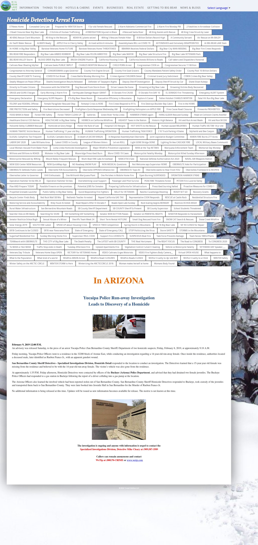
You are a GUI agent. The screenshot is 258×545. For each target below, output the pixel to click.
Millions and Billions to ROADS (24, 153)
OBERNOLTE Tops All (130, 170)
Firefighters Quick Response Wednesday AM (96, 109)
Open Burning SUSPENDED (152, 175)
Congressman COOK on (148, 65)
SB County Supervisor (157, 208)
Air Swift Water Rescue (20, 43)
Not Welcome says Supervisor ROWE (149, 164)
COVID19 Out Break (55, 76)
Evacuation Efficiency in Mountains (115, 98)
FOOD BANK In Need (19, 115)
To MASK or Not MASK (20, 247)
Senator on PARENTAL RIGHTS (148, 214)
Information (29, 7)
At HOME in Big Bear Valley (23, 48)
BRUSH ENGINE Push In (82, 59)
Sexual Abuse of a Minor (55, 219)
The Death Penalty (83, 241)
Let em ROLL (119, 142)
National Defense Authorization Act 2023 (159, 159)
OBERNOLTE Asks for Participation (189, 164)
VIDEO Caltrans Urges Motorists (117, 252)
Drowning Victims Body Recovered (186, 87)
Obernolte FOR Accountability (62, 170)
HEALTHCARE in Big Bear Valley (60, 120)
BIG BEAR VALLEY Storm (21, 59)
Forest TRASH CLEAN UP (69, 115)
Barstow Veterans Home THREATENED (97, 48)
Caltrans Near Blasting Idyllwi (24, 65)
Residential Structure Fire (204, 197)
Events (98, 7)
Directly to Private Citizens (22, 87)
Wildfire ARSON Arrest (74, 258)
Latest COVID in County (66, 142)
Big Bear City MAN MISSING (173, 48)
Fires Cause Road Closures (179, 109)
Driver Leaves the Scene (122, 87)
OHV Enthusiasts (52, 175)
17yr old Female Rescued (100, 26)
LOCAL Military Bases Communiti (212, 142)
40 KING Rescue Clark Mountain (25, 37)
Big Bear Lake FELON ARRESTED (92, 54)
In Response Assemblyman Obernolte (126, 137)
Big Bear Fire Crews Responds (206, 48)
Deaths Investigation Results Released (64, 81)
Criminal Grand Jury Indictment (163, 76)
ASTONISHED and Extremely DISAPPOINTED (177, 43)
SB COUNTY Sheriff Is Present (127, 208)
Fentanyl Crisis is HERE (92, 104)
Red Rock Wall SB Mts (50, 197)
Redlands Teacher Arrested (80, 197)
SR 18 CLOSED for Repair (192, 225)
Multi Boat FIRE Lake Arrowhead (97, 159)
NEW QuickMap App (57, 164)
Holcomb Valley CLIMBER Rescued (26, 126)
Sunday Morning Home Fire (53, 236)
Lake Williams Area (40, 142)
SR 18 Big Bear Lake (165, 225)
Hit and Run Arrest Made (191, 120)
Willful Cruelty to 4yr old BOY (163, 258)
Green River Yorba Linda (112, 115)
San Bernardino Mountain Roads (56, 208)
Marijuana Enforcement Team (178, 148)
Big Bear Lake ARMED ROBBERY (56, 54)
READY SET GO (180, 192)
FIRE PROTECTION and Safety (24, 109)
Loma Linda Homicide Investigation (70, 148)
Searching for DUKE (49, 214)
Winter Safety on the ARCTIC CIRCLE (27, 263)
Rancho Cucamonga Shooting (154, 192)
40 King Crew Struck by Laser (195, 32)
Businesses (115, 7)
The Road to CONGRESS (191, 241)
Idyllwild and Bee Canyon (201, 131)
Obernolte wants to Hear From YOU (163, 170)
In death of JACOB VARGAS (90, 137)
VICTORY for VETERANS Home (81, 252)
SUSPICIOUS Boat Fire (140, 236)
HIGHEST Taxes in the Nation (132, 120)
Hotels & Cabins (78, 7)
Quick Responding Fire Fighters (93, 192)
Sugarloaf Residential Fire (22, 236)
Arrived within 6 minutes (101, 43)
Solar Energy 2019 (18, 225)
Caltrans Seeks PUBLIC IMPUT (58, 65)
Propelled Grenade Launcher (23, 192)
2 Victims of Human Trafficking (65, 32)
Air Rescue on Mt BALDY (209, 37)
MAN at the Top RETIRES (147, 148)
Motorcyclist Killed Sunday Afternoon (186, 153)
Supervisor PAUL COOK (83, 236)
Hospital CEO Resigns (115, 126)
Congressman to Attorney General (26, 70)
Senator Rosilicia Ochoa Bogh (23, 219)
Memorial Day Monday (210, 148)
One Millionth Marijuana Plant (80, 175)
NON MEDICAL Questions (114, 164)
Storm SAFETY (167, 230)
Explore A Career (145, 98)
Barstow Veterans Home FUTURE (57, 48)
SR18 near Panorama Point (56, 230)
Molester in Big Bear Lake (57, 153)
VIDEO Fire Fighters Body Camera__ (156, 252)
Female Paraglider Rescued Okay (59, 104)
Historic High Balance (162, 120)
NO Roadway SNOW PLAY (84, 164)
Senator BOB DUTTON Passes (114, 214)
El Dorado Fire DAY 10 (149, 93)
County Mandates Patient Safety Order (163, 70)
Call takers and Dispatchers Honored (186, 59)
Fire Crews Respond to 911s (122, 104)
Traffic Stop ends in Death (49, 247)
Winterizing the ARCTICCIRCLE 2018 (95, 263)
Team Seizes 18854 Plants (201, 236)
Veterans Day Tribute (20, 252)
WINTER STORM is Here (61, 263)
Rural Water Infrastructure (22, 208)
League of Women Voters (95, 142)
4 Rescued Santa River (132, 32)
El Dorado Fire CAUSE (122, 93)
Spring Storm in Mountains (137, 225)
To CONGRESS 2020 (217, 241)
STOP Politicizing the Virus (142, 230)
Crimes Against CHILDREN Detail (126, 76)
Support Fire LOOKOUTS (112, 236)
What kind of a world (47, 258)
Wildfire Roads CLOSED (131, 258)
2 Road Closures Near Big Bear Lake (27, 32)
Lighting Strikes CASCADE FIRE (175, 142)
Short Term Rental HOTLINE (113, 219)
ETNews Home (17, 26)
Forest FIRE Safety (43, 115)
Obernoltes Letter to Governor (24, 175)
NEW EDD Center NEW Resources (25, 164)
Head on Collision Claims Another (210, 115)
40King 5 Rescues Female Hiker (116, 37)
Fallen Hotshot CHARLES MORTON (175, 98)
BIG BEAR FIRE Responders (22, 54)
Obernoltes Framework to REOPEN (202, 170)
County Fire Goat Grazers (127, 70)
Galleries (91, 115)
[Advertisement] (246, 61)
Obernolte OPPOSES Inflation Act (98, 170)
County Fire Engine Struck (96, 70)
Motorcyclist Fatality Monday (148, 153)
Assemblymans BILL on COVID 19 (134, 43)
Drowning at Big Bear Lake (152, 87)
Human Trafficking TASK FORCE (137, 131)
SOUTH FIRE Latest (42, 225)
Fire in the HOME (186, 104)
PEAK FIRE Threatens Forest (157, 181)
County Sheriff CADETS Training (25, 76)
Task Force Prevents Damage (170, 236)
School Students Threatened (187, 208)
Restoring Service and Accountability (27, 203)
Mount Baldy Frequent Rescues (61, 159)
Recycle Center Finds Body (22, 197)
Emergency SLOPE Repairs (49, 98)
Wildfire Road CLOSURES (103, 258)
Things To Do (52, 7)
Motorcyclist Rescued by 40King (25, 159)
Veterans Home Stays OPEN (49, 252)
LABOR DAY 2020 (18, 142)
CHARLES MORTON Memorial (93, 65)
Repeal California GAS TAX (110, 197)
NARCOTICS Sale (126, 159)
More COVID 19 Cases (118, 153)
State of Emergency (84, 230)
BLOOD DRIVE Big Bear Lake (51, 59)
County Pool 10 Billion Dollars (202, 70)
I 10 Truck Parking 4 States (171, 131)
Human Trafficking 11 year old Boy (63, 131)
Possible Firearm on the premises (56, 186)
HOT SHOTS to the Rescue (143, 126)
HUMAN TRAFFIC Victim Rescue (25, 131)
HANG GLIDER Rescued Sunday (173, 115)
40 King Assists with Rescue (162, 32)
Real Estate (135, 7)
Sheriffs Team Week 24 (83, 219)
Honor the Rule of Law (88, 126)
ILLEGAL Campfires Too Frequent (26, 137)
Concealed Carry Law (39, 26)
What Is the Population (21, 258)
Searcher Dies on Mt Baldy (22, 214)
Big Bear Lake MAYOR (123, 54)
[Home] (6, 6)
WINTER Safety (221, 258)
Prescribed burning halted (165, 186)
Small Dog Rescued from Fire (146, 219)
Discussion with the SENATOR (55, 87)
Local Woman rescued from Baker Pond (28, 148)
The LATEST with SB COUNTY (111, 241)
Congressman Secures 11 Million (180, 65)
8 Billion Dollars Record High (151, 37)
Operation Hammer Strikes (60, 181)
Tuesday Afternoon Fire (78, 247)
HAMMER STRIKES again (141, 115)
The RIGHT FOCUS (166, 241)
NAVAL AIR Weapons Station (198, 159)
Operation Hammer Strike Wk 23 (25, 181)
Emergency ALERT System (211, 93)
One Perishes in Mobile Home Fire (117, 175)
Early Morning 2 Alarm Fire (54, 93)
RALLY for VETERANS (124, 192)
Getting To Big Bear (162, 7)
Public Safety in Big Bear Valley (58, 192)
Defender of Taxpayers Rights (102, 81)
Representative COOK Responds (144, 197)
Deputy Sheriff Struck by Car (169, 81)
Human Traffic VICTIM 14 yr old (207, 126)
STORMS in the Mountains (192, 230)
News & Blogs (190, 7)
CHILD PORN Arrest (122, 65)
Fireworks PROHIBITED (209, 109)
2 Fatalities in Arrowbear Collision (203, 26)
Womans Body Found (164, 263)
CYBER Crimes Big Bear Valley (198, 76)
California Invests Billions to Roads (146, 59)
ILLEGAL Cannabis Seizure (59, 137)
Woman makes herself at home (133, 263)
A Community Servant (181, 37)
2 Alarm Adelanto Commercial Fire (134, 26)
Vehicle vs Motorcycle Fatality (180, 247)
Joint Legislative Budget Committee (167, 137)
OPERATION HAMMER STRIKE (185, 175)
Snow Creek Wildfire (209, 219)
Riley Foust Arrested (60, 203)
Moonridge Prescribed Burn (88, 153)
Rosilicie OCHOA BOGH (186, 203)
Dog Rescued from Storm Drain (90, 87)
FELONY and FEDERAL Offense (24, 104)
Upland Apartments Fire (107, 247)
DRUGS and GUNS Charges (22, 93)
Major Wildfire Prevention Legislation (111, 148)
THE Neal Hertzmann (141, 241)
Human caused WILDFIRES (174, 126)
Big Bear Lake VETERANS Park (186, 54)
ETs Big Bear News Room (80, 98)
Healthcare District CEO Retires (25, 120)
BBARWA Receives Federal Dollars (138, 48)
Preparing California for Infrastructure (128, 186)
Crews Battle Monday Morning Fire (88, 76)
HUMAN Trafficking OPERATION (100, 131)
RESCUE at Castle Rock (176, 197)
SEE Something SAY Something (79, 214)
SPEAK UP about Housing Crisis (72, 225)
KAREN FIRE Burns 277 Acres (204, 137)
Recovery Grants (201, 192)
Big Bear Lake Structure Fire (152, 54)
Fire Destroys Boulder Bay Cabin (157, 104)
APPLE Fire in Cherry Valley (70, 43)
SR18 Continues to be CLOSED (24, 230)
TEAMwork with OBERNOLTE (23, 241)
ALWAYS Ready (44, 43)
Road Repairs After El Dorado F (91, 203)
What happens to (212, 252)
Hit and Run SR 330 (217, 120)
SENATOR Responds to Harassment (185, 214)
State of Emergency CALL (111, 230)
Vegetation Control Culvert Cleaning (142, 247)
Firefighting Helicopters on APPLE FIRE (142, 109)
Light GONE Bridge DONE (142, 142)
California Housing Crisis (111, 59)
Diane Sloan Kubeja (198, 81)
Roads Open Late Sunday (123, 203)
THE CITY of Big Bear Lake (55, 241)
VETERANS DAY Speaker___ (212, 247)
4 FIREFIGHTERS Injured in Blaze (101, 32)
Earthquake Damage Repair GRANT (89, 93)
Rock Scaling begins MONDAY (155, 203)
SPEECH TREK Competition (106, 225)
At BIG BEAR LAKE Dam (215, 43)
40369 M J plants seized (84, 37)
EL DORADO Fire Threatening (180, 93)
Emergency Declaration (21, 98)
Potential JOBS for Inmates (90, 186)
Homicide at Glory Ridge (60, 126)
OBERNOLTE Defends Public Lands (26, 170)
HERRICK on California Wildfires (97, 120)
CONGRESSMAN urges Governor (63, 70)
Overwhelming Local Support (92, 181)
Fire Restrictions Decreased (56, 109)
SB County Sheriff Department (92, 208)
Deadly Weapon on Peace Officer (25, 81)
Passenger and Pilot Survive (125, 181)
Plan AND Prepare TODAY (22, 186)
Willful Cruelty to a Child (195, 258)
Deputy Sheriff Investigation (136, 81)
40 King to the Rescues (56, 37)
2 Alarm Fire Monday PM (169, 26)
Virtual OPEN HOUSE (188, 252)
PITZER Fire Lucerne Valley (189, 181)
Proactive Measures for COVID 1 (199, 186)
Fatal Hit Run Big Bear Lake (211, 98)
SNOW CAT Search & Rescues (180, 219)
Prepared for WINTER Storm (69, 26)
